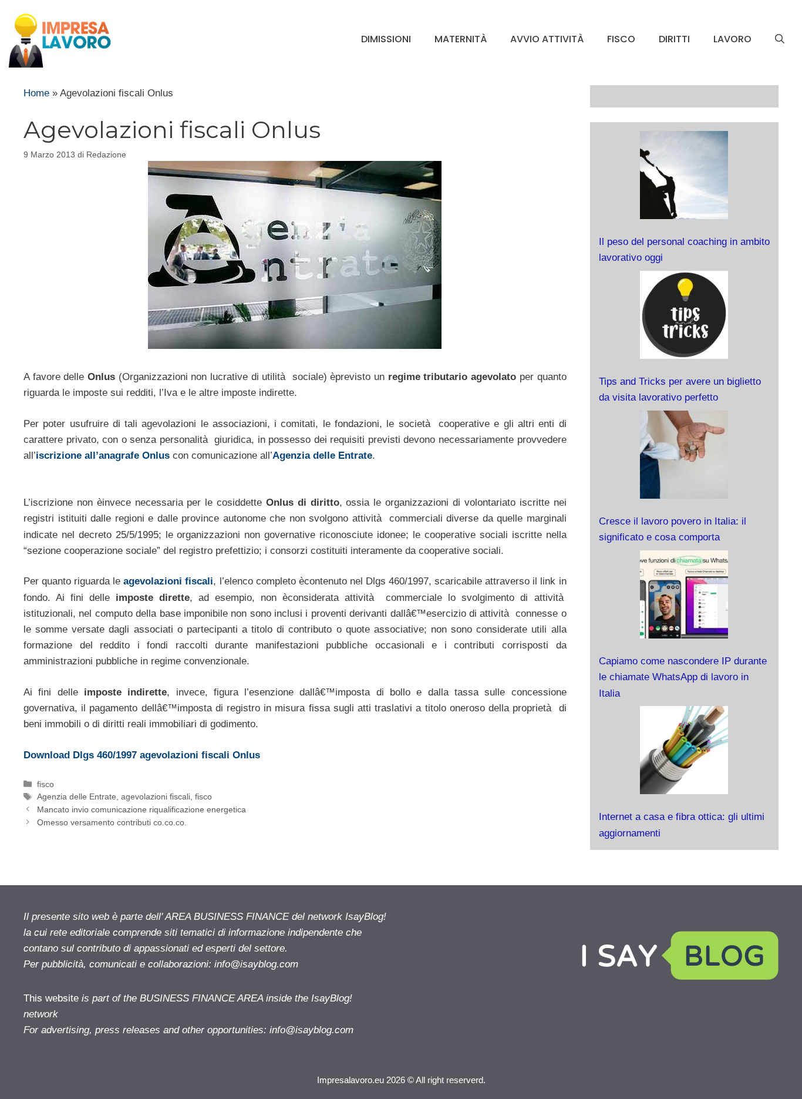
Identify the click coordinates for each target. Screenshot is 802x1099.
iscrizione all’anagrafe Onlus (103, 455)
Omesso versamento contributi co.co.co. (112, 822)
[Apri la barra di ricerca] (779, 39)
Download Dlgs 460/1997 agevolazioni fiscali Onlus (141, 755)
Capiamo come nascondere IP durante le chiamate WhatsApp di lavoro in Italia (683, 677)
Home (36, 93)
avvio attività (547, 39)
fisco (621, 39)
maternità (460, 39)
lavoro (732, 39)
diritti (674, 39)
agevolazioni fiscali (168, 581)
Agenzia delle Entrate (322, 455)
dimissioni (386, 39)
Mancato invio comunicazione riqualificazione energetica (141, 809)
